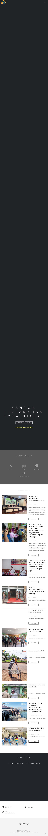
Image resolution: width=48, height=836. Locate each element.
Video (28, 422)
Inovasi (20, 422)
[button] (44, 2)
